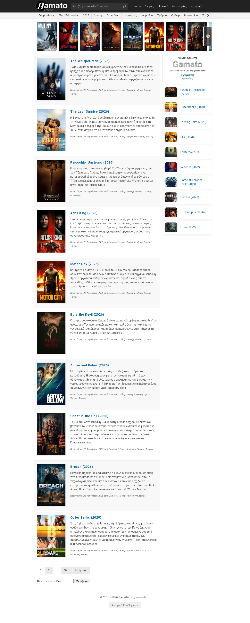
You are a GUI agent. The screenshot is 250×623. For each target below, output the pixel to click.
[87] (125, 311)
